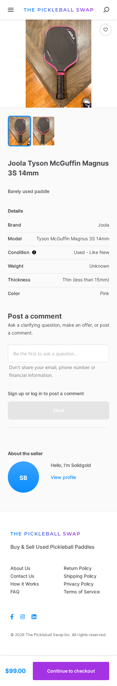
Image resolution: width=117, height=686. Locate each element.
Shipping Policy (80, 576)
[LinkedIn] (34, 616)
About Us (20, 568)
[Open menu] (10, 10)
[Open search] (106, 10)
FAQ (15, 591)
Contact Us (22, 576)
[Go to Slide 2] (43, 131)
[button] (58, 64)
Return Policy (78, 568)
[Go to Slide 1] (19, 131)
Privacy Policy (79, 584)
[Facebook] (13, 616)
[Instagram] (22, 616)
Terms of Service (82, 591)
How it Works (24, 584)
